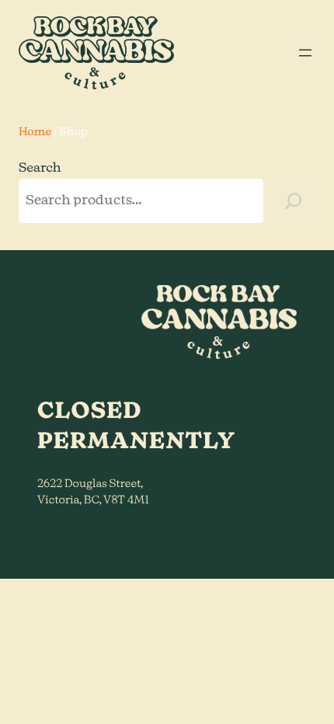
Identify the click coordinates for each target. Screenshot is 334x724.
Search (40, 168)
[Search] (293, 201)
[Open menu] (305, 53)
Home (35, 132)
